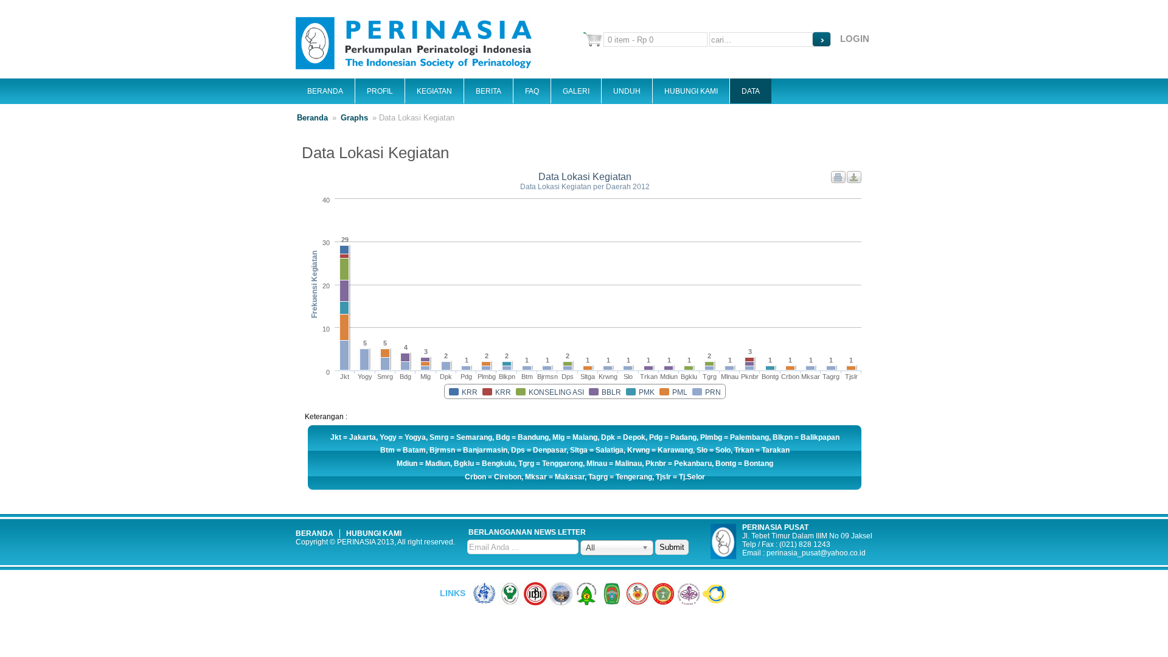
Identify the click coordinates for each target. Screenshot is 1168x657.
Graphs (354, 117)
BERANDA (314, 533)
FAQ (532, 91)
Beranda (325, 91)
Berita (488, 91)
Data (751, 91)
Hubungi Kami (691, 91)
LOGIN (854, 38)
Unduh (627, 91)
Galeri (576, 91)
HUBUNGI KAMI (373, 533)
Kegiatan (434, 91)
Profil (380, 91)
